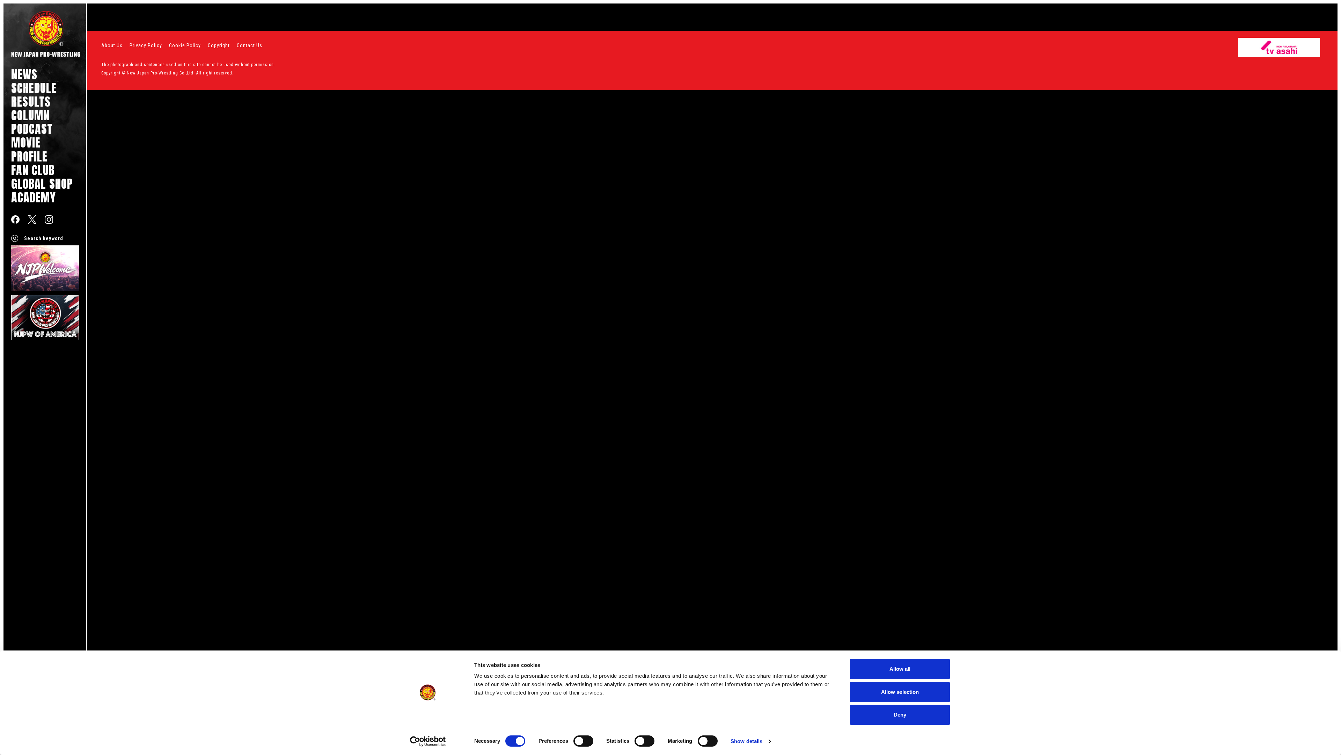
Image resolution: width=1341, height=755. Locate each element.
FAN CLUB (33, 170)
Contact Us (249, 45)
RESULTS (31, 101)
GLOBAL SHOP (42, 184)
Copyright (219, 45)
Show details (746, 741)
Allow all (900, 669)
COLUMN (30, 115)
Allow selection (900, 692)
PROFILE (29, 156)
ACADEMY (33, 197)
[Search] (14, 238)
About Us (112, 45)
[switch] (583, 741)
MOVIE (26, 142)
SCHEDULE (34, 88)
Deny (900, 715)
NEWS (24, 74)
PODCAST (32, 129)
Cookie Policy (185, 45)
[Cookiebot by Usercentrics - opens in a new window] (428, 741)
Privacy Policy (146, 45)
